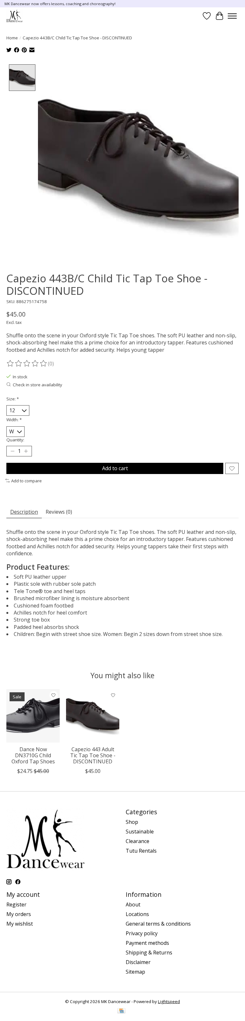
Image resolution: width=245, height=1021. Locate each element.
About (133, 904)
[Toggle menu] (232, 16)
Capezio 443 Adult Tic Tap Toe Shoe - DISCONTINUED (92, 755)
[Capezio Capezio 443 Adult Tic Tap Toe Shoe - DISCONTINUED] (92, 716)
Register (16, 904)
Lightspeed (169, 1001)
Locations (137, 914)
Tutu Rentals (141, 850)
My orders (18, 914)
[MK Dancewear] (14, 15)
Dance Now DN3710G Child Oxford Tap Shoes (33, 755)
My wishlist (19, 923)
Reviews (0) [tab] (59, 511)
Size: (12, 399)
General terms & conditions (158, 923)
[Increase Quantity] (26, 451)
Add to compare (26, 481)
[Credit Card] (121, 1011)
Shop (132, 821)
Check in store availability (37, 385)
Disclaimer (138, 962)
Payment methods (147, 942)
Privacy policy (142, 933)
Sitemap (135, 971)
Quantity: (15, 440)
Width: (14, 419)
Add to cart (115, 468)
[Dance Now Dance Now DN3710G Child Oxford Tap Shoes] (33, 716)
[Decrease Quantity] (12, 451)
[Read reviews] (27, 363)
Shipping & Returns (149, 952)
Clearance (137, 841)
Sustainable (140, 831)
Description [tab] (24, 511)
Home (12, 38)
